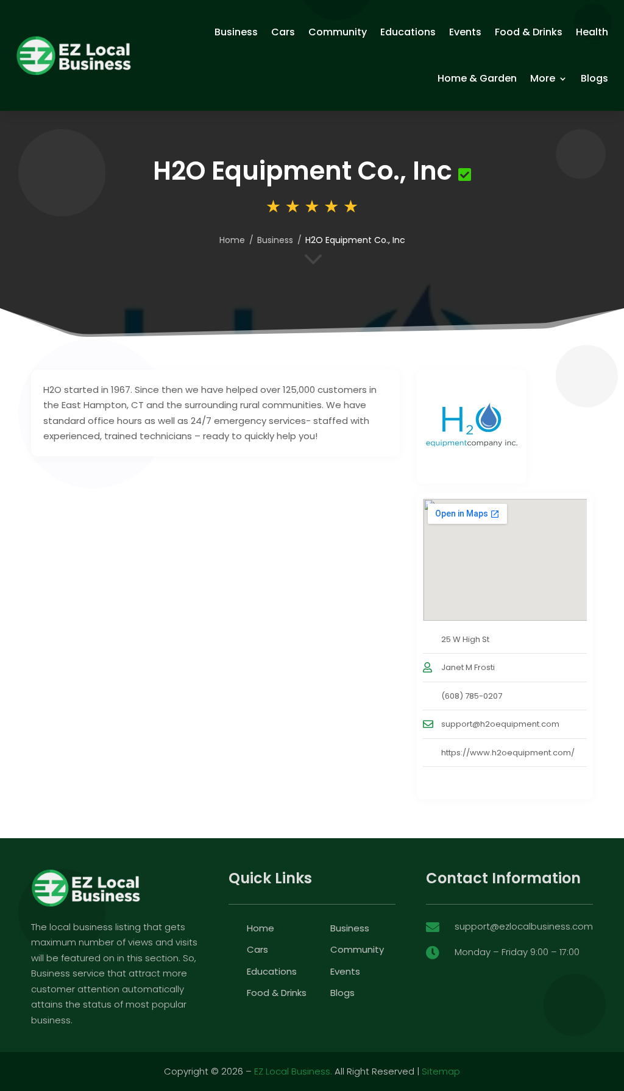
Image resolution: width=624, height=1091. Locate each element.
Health (592, 32)
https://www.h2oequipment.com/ (508, 752)
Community (337, 32)
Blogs (594, 78)
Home (232, 240)
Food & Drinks (528, 32)
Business (236, 32)
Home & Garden (477, 78)
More (542, 78)
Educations (408, 32)
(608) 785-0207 (471, 696)
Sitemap (441, 1071)
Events (465, 32)
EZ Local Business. (293, 1071)
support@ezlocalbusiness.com (524, 926)
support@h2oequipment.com (500, 724)
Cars (283, 32)
